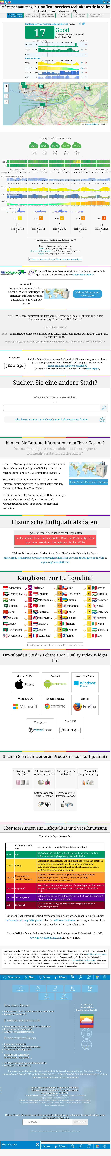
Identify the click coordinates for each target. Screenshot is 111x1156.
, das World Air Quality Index (84, 960)
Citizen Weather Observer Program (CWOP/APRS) (54, 1087)
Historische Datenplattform (17, 1065)
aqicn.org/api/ (92, 368)
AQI (46, 23)
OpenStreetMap (92, 124)
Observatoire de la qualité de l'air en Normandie (54, 1090)
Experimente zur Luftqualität (18, 1029)
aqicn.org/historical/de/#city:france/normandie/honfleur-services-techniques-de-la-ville (54, 557)
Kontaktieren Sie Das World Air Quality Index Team (29, 1011)
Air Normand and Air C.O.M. (54, 1093)
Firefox (85, 698)
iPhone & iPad (25, 676)
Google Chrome (55, 698)
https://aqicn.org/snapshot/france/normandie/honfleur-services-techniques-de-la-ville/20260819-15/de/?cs (55, 341)
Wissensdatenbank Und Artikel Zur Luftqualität (27, 1026)
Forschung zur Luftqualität (22, 1020)
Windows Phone (85, 676)
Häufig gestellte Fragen (20, 1038)
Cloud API (70, 721)
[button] (42, 106)
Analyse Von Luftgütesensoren (19, 1031)
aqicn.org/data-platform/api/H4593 (67, 365)
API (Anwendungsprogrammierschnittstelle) (25, 1062)
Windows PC (25, 698)
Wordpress (40, 722)
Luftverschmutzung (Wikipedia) (24, 920)
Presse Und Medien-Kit (15, 1014)
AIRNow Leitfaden (65, 920)
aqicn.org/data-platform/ (55, 562)
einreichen (80, 1122)
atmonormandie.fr (83, 274)
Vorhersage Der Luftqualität (17, 1049)
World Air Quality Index (96, 954)
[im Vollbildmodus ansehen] (83, 23)
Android (55, 676)
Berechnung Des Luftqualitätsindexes (22, 1046)
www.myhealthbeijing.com (46, 937)
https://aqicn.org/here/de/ (55, 327)
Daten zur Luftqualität (15, 1044)
